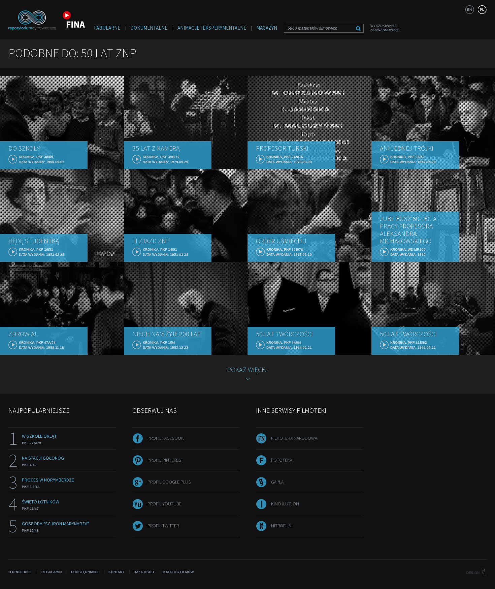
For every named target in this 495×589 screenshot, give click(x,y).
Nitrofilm (281, 526)
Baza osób (144, 572)
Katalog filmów (178, 572)
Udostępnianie (85, 572)
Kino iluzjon (285, 504)
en (469, 9)
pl (482, 9)
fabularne (107, 28)
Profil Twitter (163, 526)
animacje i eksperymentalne (211, 28)
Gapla (277, 482)
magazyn (266, 28)
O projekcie (20, 572)
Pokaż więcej (247, 369)
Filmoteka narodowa (294, 438)
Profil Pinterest (165, 460)
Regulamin (51, 572)
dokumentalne (148, 28)
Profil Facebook (165, 438)
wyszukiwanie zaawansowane (385, 28)
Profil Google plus (169, 482)
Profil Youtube (164, 504)
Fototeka (281, 460)
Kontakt (116, 572)
